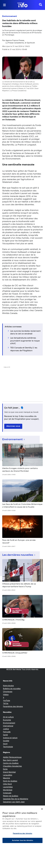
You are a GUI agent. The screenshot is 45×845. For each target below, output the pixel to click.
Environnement (9, 16)
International (8, 726)
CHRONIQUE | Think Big (13, 620)
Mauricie (6, 778)
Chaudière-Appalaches (12, 766)
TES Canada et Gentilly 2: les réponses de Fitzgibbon (23, 349)
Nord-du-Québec (10, 781)
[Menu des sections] (4, 4)
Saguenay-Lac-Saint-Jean (14, 802)
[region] (22, 825)
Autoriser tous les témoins (22, 840)
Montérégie (7, 790)
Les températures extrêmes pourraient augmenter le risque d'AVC (25, 340)
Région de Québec (10, 796)
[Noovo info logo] (23, 5)
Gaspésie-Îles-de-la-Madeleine (15, 799)
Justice (6, 729)
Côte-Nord (7, 784)
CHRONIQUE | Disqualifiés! (14, 653)
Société (6, 741)
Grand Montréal (9, 772)
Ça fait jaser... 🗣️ (14, 408)
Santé (5, 735)
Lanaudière (7, 775)
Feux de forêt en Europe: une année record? (19, 541)
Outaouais (7, 793)
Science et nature (10, 738)
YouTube (6, 700)
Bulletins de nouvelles (11, 688)
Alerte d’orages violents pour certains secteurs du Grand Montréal (20, 470)
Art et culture (8, 717)
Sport (5, 744)
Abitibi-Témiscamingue (12, 757)
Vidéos (5, 694)
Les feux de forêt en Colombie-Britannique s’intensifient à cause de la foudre (22, 505)
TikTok (5, 703)
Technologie (8, 747)
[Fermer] (42, 809)
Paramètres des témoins (13, 706)
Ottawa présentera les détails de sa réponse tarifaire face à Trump (19, 585)
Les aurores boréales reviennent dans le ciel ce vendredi (25, 332)
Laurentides (8, 787)
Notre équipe (8, 686)
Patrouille (6, 732)
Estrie (5, 769)
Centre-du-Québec (11, 763)
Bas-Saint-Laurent (10, 760)
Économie (7, 720)
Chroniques (7, 691)
